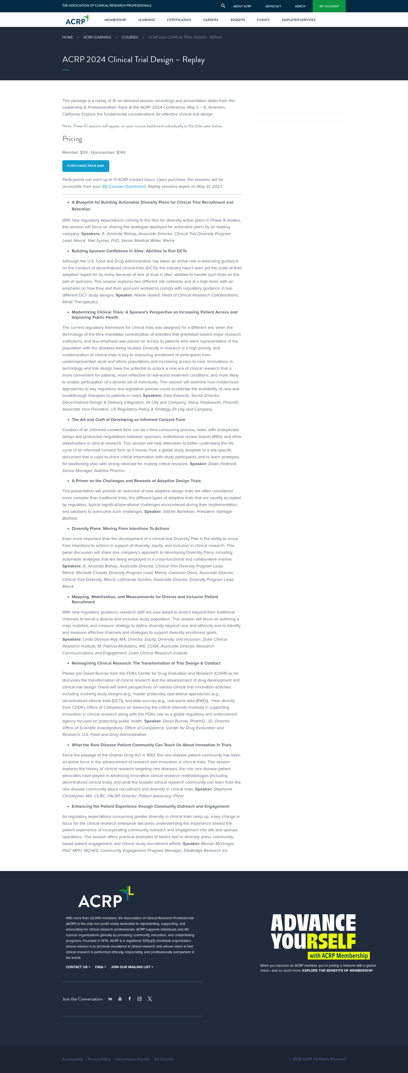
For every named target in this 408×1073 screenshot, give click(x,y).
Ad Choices (164, 1059)
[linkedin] (110, 998)
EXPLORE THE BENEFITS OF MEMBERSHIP (337, 970)
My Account (329, 6)
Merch (300, 6)
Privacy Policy (99, 1059)
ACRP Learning (97, 37)
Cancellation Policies (132, 1059)
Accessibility (72, 1059)
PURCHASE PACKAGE (85, 166)
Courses (130, 37)
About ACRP (242, 6)
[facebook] (130, 998)
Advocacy (273, 6)
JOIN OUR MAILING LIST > (132, 967)
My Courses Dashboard (124, 186)
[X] (150, 998)
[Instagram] (139, 998)
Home (67, 37)
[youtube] (120, 998)
